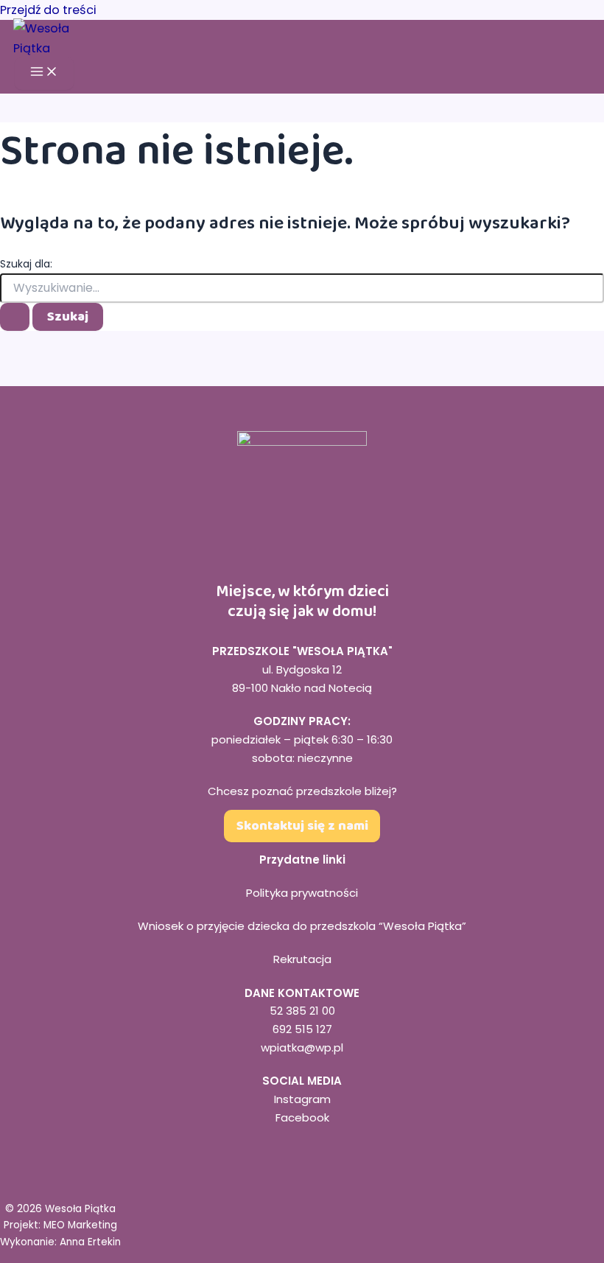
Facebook (302, 1117)
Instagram (302, 1099)
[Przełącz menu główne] (44, 73)
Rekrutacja (302, 959)
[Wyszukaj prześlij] (14, 317)
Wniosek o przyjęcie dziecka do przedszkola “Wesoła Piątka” (302, 926)
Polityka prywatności (302, 892)
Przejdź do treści (48, 9)
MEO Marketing (80, 1225)
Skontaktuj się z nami (302, 826)
